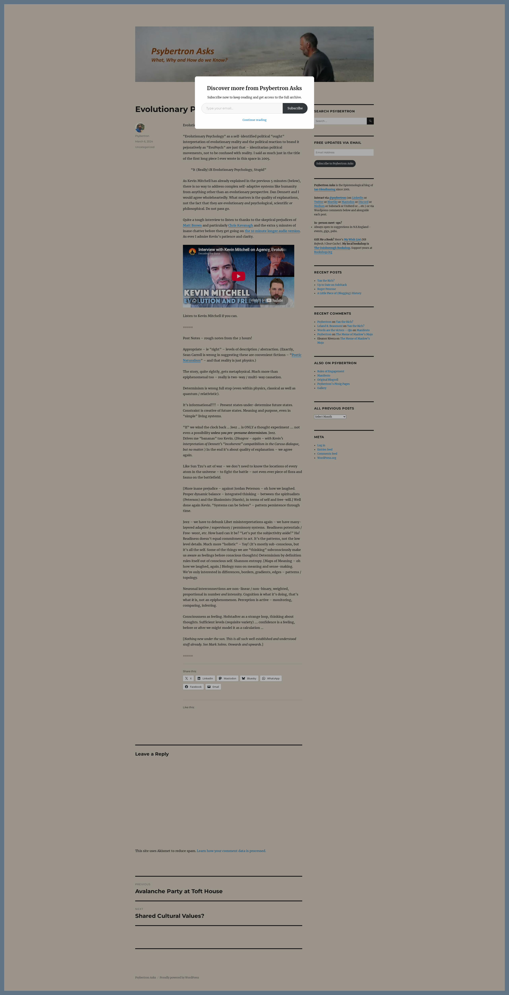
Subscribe (295, 108)
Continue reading (255, 120)
